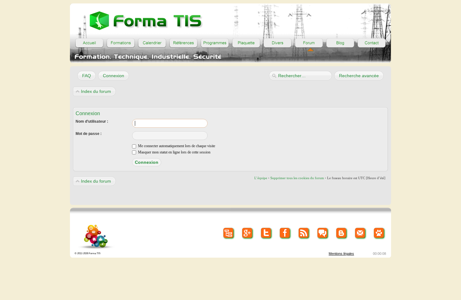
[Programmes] (215, 43)
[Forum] (309, 43)
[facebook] (285, 233)
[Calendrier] (152, 43)
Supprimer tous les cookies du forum (297, 178)
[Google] (248, 233)
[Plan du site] (229, 233)
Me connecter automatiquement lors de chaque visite (176, 146)
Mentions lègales (341, 253)
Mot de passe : (89, 133)
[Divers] (277, 43)
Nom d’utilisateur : (92, 121)
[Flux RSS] (304, 233)
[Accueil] (89, 43)
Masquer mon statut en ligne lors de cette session (173, 152)
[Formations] (121, 43)
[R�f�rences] (183, 43)
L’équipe (260, 178)
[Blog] (340, 43)
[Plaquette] (246, 43)
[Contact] (372, 43)
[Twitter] (266, 233)
